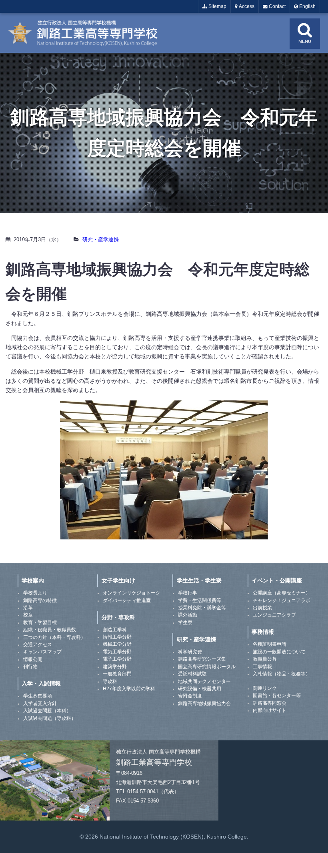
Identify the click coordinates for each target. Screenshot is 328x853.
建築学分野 (115, 666)
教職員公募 (265, 659)
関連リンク (265, 688)
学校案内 (33, 580)
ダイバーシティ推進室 (127, 600)
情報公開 (32, 659)
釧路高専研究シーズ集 (202, 659)
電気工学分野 (117, 651)
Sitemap (216, 6)
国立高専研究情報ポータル (207, 666)
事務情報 (263, 632)
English (307, 6)
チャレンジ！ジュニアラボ (281, 600)
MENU (304, 41)
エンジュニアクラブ (274, 614)
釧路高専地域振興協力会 (204, 703)
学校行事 (187, 592)
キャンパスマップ (42, 651)
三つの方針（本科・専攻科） (54, 637)
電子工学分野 (117, 659)
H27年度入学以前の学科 (129, 688)
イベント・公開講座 (277, 580)
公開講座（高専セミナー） (281, 592)
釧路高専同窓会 (269, 703)
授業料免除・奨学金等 (202, 607)
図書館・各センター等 (277, 695)
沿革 (28, 607)
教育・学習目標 (40, 622)
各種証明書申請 (269, 644)
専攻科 (110, 681)
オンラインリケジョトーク (131, 592)
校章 (28, 614)
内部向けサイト (269, 710)
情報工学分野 (117, 637)
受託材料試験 (192, 673)
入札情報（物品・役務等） (281, 673)
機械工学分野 (117, 644)
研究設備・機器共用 (199, 688)
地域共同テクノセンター (204, 681)
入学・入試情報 (41, 683)
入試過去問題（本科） (47, 710)
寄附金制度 (190, 695)
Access (246, 6)
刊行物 (30, 666)
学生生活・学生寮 (199, 580)
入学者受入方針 (40, 703)
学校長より (35, 592)
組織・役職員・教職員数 (49, 629)
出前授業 (262, 607)
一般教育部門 (117, 673)
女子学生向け (118, 580)
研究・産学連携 (100, 239)
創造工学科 (115, 629)
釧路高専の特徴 (40, 600)
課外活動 (187, 614)
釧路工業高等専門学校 (88, 33)
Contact (277, 6)
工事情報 (262, 666)
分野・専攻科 (118, 617)
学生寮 (185, 622)
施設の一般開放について (279, 651)
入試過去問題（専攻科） (49, 718)
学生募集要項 (37, 695)
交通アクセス (37, 644)
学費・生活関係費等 (199, 600)
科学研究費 (190, 651)
